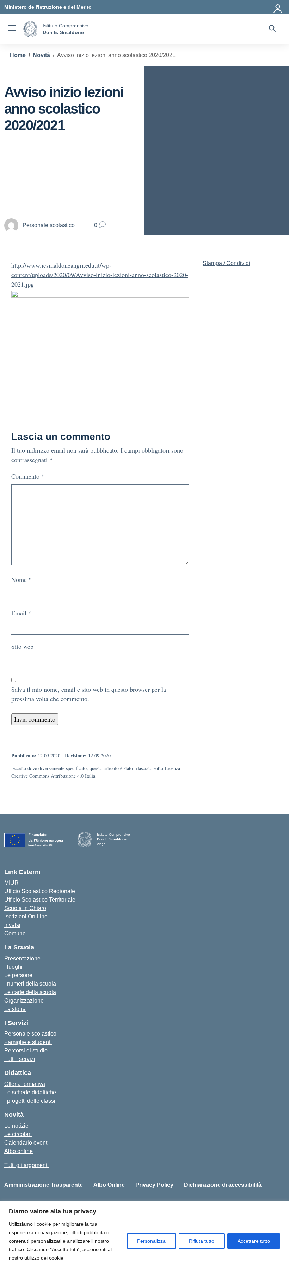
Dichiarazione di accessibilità (223, 1185)
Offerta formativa (24, 1084)
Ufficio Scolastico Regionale (39, 891)
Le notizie (16, 1126)
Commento (27, 476)
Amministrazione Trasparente (43, 1185)
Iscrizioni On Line (26, 917)
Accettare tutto (254, 1241)
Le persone (18, 975)
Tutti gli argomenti (26, 1165)
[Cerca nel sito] (272, 29)
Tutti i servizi (19, 1059)
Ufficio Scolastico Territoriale (39, 900)
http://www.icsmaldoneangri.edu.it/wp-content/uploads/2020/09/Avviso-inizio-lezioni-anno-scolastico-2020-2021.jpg (99, 274)
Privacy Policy (154, 1185)
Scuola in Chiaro (25, 908)
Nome (21, 579)
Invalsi (12, 925)
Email (21, 613)
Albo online (18, 1151)
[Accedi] (278, 7)
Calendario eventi (26, 1143)
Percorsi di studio (26, 1051)
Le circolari (18, 1134)
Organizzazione (24, 1001)
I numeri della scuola (30, 984)
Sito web (22, 646)
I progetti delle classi (29, 1101)
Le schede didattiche (30, 1092)
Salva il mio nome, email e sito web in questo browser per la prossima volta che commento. (88, 694)
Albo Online (109, 1185)
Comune (15, 933)
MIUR (11, 883)
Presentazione (22, 958)
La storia (15, 1009)
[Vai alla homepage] (30, 29)
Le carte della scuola (30, 992)
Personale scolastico (30, 1034)
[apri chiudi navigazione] (12, 29)
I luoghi (13, 967)
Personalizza (151, 1241)
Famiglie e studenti (28, 1042)
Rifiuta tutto (201, 1241)
